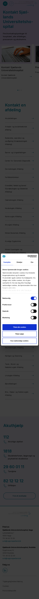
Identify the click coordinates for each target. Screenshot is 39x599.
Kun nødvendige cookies (19, 341)
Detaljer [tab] (19, 262)
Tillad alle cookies (19, 327)
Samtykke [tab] (7, 262)
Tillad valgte (19, 334)
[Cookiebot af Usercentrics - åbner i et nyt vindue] (28, 256)
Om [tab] (32, 262)
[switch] (34, 304)
